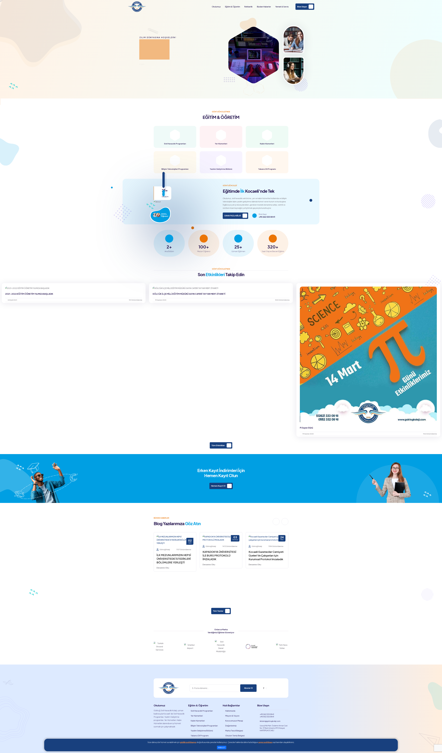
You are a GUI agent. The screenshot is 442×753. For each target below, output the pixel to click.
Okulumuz (216, 7)
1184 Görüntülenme (183, 546)
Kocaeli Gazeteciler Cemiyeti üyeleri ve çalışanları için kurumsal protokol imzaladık (174, 555)
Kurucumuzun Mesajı (234, 720)
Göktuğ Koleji (165, 546)
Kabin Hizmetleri (198, 720)
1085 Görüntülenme (276, 546)
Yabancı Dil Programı (199, 735)
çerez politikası (265, 742)
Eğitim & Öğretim (232, 7)
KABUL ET (221, 747)
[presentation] (276, 521)
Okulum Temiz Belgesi (234, 735)
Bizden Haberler (264, 7)
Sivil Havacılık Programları (202, 711)
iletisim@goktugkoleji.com (270, 721)
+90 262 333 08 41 (267, 217)
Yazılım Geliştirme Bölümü (202, 730)
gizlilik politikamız (188, 742)
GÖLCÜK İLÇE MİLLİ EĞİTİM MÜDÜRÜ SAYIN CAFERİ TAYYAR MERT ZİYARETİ (189, 293)
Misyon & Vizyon (232, 716)
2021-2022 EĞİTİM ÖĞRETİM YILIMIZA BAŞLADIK (29, 293)
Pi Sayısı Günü (306, 427)
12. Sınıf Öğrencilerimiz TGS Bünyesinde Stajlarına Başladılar (265, 555)
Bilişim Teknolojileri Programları (204, 725)
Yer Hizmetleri (197, 716)
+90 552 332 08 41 (267, 717)
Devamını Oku (163, 564)
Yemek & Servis (282, 7)
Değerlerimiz (231, 725)
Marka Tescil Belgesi (234, 730)
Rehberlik (248, 7)
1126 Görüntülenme (229, 577)
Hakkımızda (230, 711)
